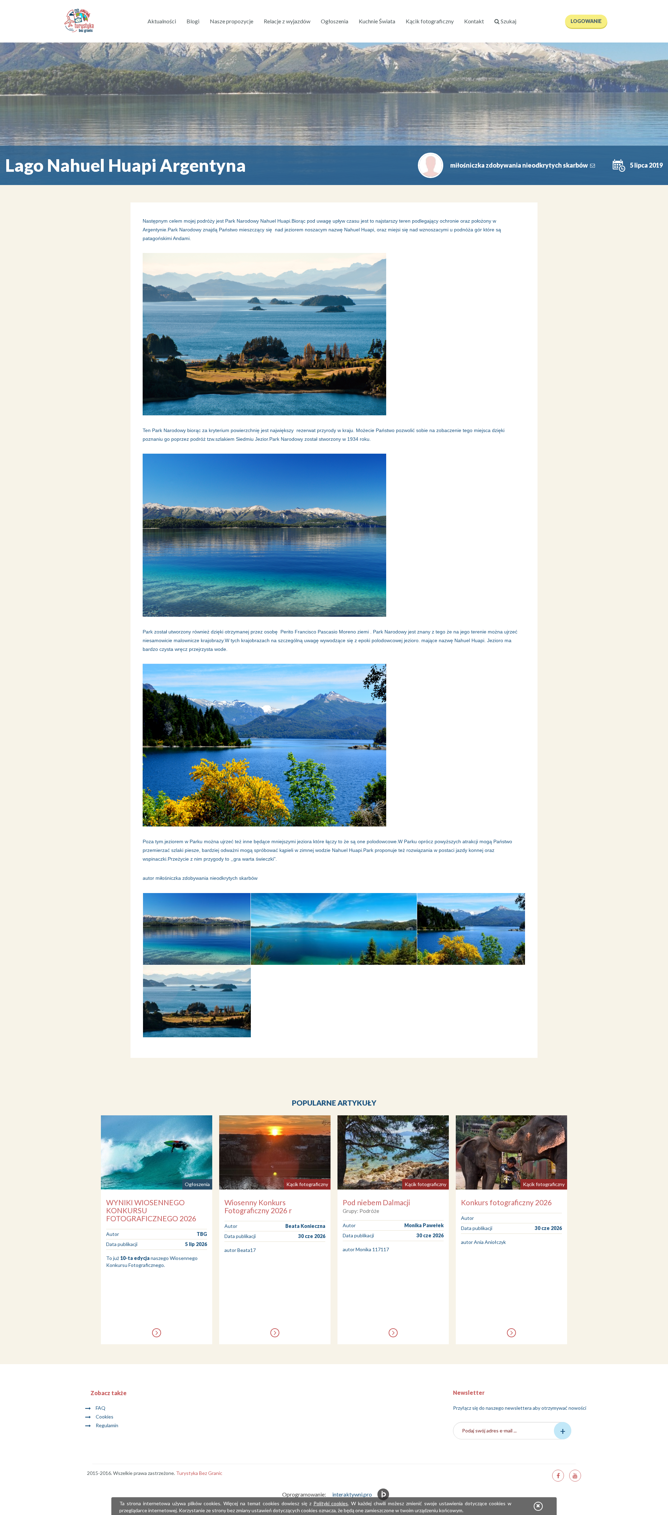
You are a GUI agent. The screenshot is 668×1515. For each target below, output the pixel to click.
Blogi (192, 21)
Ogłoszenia (334, 21)
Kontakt (474, 21)
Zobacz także (108, 1393)
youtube (575, 1476)
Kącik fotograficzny (430, 21)
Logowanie (586, 21)
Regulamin (107, 1425)
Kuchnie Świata (377, 21)
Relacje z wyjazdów (287, 21)
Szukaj (508, 21)
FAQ (100, 1408)
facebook (558, 1476)
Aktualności (162, 21)
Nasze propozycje (231, 21)
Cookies (104, 1417)
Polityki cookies (330, 1503)
